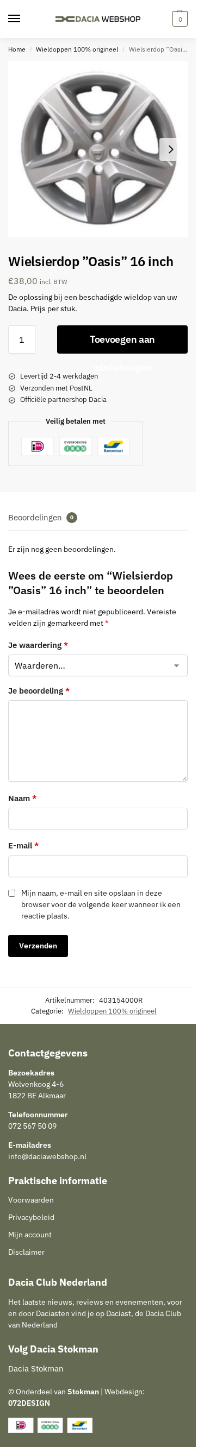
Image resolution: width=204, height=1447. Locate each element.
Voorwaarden (31, 1200)
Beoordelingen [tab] (40, 517)
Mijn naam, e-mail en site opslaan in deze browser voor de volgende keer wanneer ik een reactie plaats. (101, 904)
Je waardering (38, 645)
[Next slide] (170, 149)
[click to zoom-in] (98, 149)
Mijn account (30, 1235)
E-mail (23, 845)
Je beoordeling (39, 690)
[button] (179, 19)
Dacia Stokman (36, 1368)
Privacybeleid (31, 1217)
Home (17, 49)
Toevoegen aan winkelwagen (122, 343)
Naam (22, 798)
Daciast (118, 1313)
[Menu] (24, 19)
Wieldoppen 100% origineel (77, 49)
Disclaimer (26, 1252)
